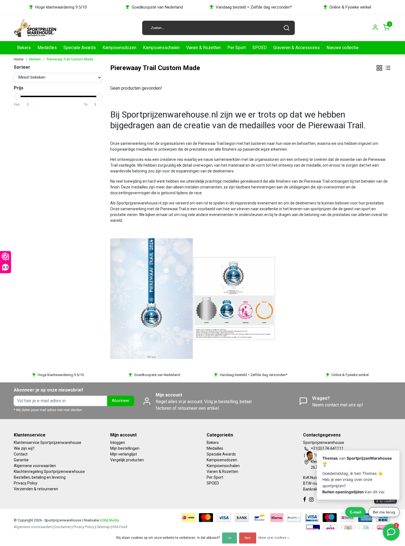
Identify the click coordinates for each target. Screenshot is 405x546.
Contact (21, 454)
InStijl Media (109, 520)
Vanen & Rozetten (203, 47)
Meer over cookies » (273, 538)
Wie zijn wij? (24, 448)
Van (17, 104)
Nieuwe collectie (342, 47)
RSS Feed (119, 527)
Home (18, 59)
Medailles (47, 47)
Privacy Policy (25, 483)
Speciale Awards (79, 47)
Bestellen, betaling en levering (40, 477)
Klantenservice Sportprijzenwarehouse (47, 442)
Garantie (21, 460)
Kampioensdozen (119, 47)
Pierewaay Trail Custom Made (70, 59)
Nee (248, 538)
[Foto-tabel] (379, 67)
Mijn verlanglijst (123, 454)
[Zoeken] (287, 27)
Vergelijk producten (127, 460)
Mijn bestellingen (124, 448)
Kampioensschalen (161, 47)
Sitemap (103, 527)
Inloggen (117, 442)
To (85, 104)
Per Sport (236, 47)
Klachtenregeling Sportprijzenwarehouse (49, 471)
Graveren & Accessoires (296, 47)
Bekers (24, 47)
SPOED (259, 47)
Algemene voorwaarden (35, 466)
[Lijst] (387, 67)
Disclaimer (62, 527)
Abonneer (120, 400)
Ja (229, 538)
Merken (35, 59)
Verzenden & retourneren (36, 489)
